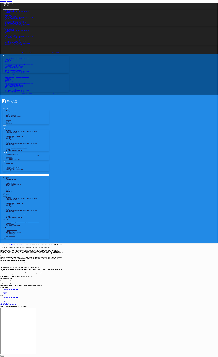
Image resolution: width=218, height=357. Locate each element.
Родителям (5, 161)
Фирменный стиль (9, 123)
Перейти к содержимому (6, 1)
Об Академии (5, 108)
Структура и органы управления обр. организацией (17, 11)
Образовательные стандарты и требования (15, 25)
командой (20, 306)
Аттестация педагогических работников (13, 159)
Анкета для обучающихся (10, 170)
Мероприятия (5, 127)
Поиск (4, 293)
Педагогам (5, 152)
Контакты (5, 172)
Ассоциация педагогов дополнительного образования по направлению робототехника (21, 131)
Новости (4, 125)
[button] (24, 175)
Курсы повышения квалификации (19, 244)
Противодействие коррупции (9, 290)
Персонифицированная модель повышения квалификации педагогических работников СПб (22, 155)
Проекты (4, 128)
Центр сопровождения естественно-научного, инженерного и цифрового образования (21, 143)
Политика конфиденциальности (10, 289)
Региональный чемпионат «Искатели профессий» (15, 136)
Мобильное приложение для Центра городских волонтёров (16, 148)
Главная (2, 244)
